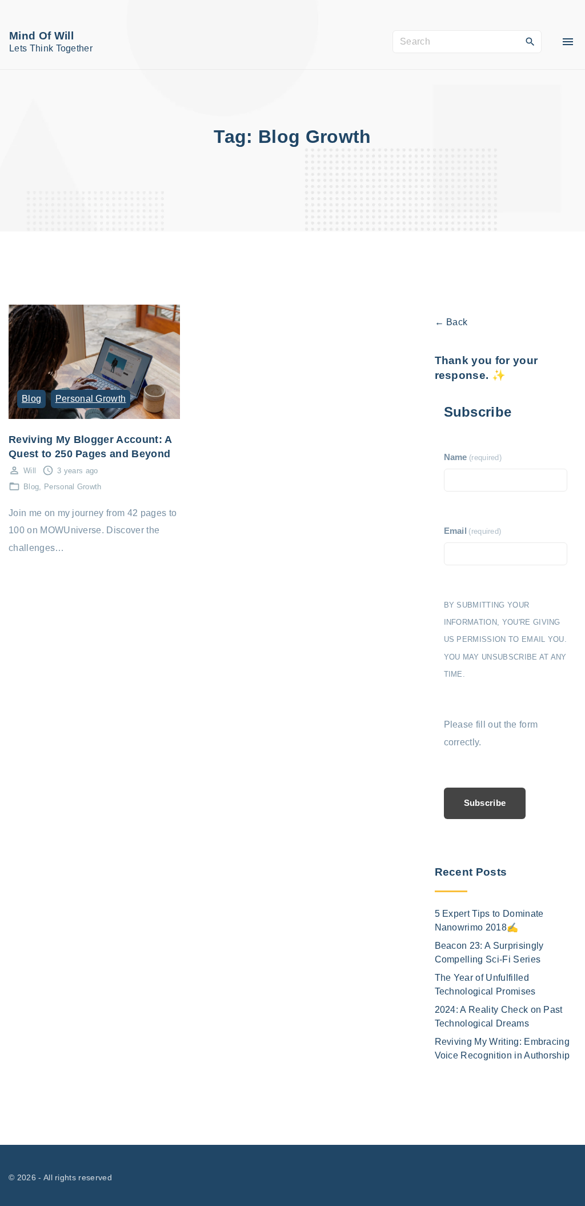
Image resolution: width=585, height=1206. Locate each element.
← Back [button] (451, 322)
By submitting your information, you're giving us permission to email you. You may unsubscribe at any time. (505, 640)
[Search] (530, 41)
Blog (31, 399)
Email (473, 531)
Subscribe (485, 803)
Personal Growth (90, 399)
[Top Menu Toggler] (567, 41)
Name (473, 457)
